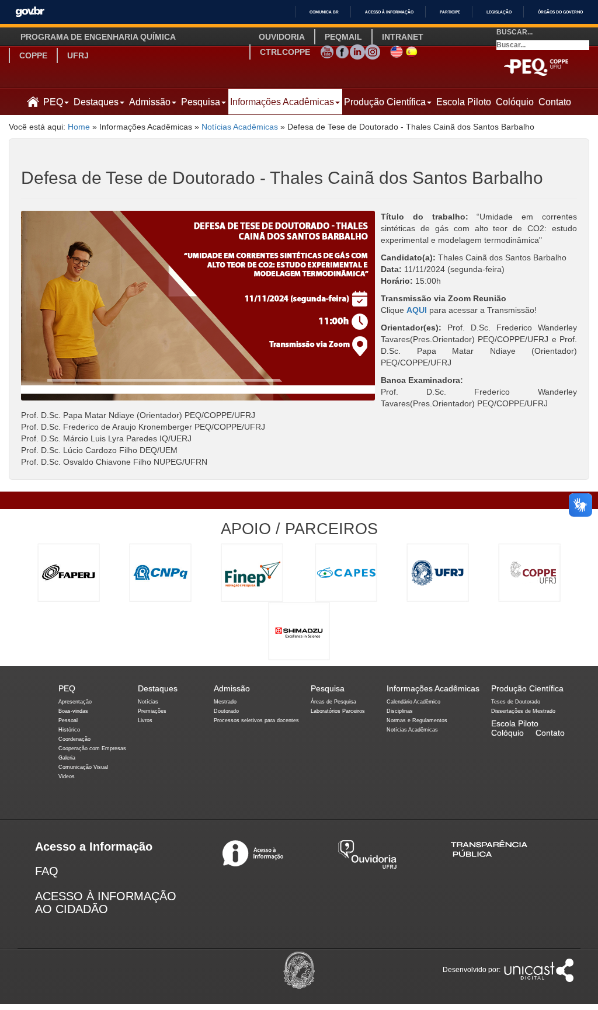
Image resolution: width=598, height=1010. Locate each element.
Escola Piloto (463, 101)
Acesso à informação (389, 12)
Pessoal (68, 720)
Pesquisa (200, 101)
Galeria (66, 758)
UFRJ (78, 55)
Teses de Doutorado (515, 702)
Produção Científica (385, 101)
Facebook (342, 50)
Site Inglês (396, 50)
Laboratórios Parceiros (338, 711)
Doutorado (226, 711)
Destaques (96, 101)
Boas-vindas (73, 711)
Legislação (499, 12)
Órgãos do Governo (560, 12)
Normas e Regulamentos (417, 720)
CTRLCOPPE (285, 52)
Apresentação (75, 702)
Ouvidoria (282, 36)
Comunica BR (324, 12)
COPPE (33, 55)
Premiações (152, 711)
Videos (66, 776)
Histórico (69, 730)
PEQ (53, 101)
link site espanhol (411, 50)
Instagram (372, 50)
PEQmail (343, 36)
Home (79, 126)
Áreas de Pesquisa (333, 702)
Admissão (150, 101)
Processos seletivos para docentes (256, 720)
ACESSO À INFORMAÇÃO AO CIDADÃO (105, 902)
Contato (554, 101)
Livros (145, 720)
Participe (450, 12)
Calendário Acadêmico (413, 702)
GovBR (29, 12)
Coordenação (74, 739)
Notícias (148, 702)
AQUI (416, 310)
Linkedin (357, 50)
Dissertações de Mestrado (523, 711)
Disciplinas (400, 711)
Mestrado (225, 702)
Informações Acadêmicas (282, 101)
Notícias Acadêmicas (239, 126)
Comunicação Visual (83, 767)
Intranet (402, 36)
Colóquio (515, 101)
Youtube (327, 50)
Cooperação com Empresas (92, 748)
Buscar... (514, 32)
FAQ (46, 871)
